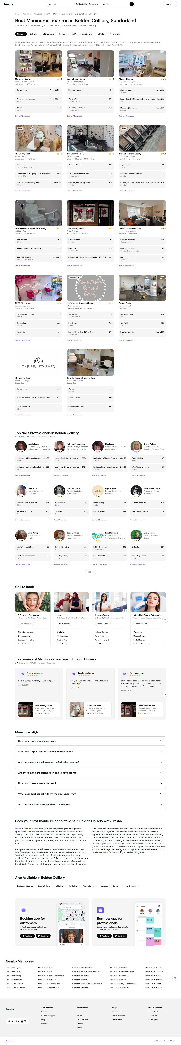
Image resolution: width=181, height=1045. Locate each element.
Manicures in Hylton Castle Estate (51, 976)
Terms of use (117, 1020)
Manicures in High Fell (118, 968)
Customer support (48, 1016)
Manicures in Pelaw (45, 968)
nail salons (68, 832)
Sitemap (44, 1024)
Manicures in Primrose (80, 987)
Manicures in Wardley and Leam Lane (86, 972)
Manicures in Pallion (153, 976)
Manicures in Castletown (119, 987)
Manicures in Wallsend (47, 980)
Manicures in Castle (45, 972)
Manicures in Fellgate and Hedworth (124, 983)
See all (90, 572)
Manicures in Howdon (153, 980)
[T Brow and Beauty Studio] (32, 619)
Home (17, 14)
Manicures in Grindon (153, 987)
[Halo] (71, 619)
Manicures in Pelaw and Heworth (50, 983)
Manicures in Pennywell (154, 968)
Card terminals (82, 1020)
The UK (48, 14)
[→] (165, 620)
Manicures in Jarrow (79, 980)
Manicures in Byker (13, 968)
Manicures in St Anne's (154, 972)
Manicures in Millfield (118, 980)
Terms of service (118, 1016)
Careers (44, 1012)
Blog (43, 1020)
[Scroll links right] (175, 978)
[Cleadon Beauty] (109, 619)
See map (93, 25)
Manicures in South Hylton (82, 968)
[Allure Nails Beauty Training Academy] (148, 619)
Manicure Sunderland (62, 14)
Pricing (79, 1016)
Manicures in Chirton (153, 983)
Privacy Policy (117, 1012)
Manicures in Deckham (14, 983)
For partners (81, 1012)
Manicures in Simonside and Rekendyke (87, 983)
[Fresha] (8, 4)
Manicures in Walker (13, 972)
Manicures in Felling (13, 976)
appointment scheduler (111, 843)
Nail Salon (27, 14)
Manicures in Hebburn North (49, 987)
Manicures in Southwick (119, 976)
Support (80, 1024)
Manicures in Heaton (14, 980)
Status (79, 1028)
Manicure (38, 14)
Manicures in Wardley (80, 976)
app (140, 846)
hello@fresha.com (110, 852)
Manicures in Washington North (122, 972)
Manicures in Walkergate (15, 987)
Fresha (18, 829)
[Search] (132, 4)
